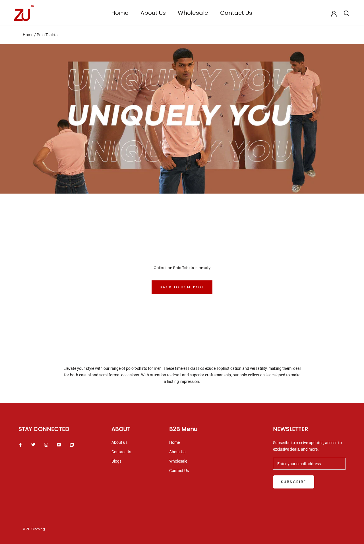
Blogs (116, 461)
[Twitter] (33, 444)
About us (119, 442)
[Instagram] (46, 444)
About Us (153, 13)
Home (120, 13)
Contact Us (236, 13)
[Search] (347, 13)
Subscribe (293, 481)
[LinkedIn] (72, 444)
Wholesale (193, 13)
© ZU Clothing (34, 529)
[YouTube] (59, 444)
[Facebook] (20, 444)
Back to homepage (182, 287)
